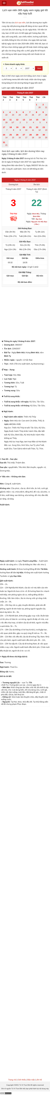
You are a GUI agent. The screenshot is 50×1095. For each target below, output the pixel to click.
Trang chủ (12, 1080)
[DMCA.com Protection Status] (6, 1093)
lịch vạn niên (20, 23)
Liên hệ (39, 1080)
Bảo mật (30, 1080)
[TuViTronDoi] (25, 3)
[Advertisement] (25, 314)
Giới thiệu (22, 1080)
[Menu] (4, 3)
